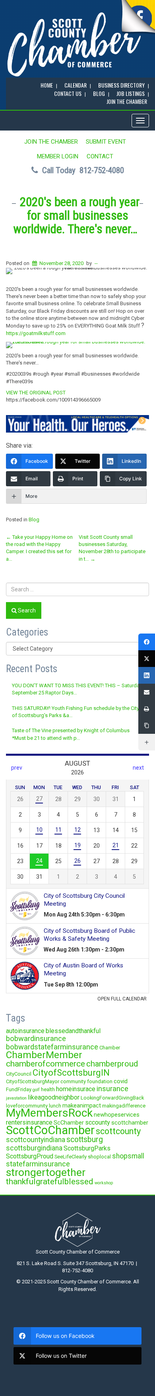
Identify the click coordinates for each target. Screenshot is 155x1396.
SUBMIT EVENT (106, 141)
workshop (104, 1182)
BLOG (99, 93)
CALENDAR (75, 85)
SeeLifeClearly (70, 1157)
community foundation (86, 1081)
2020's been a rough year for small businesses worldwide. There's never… (77, 215)
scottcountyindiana (35, 1140)
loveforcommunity (27, 1106)
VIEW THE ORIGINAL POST (36, 393)
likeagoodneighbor (53, 1097)
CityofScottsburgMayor (32, 1081)
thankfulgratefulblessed (49, 1181)
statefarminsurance (38, 1164)
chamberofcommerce (45, 1063)
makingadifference (123, 1106)
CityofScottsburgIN (71, 1072)
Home (47, 85)
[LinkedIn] (146, 675)
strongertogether (45, 1172)
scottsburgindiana (34, 1148)
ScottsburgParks (87, 1148)
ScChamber (69, 1122)
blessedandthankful (73, 1031)
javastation (16, 1098)
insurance (112, 1088)
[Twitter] (146, 658)
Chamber (109, 1048)
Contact (100, 156)
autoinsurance (25, 1031)
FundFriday (18, 1089)
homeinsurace (75, 1089)
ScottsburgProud (29, 1156)
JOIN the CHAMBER (127, 101)
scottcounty (118, 1131)
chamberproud (112, 1063)
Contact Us (67, 93)
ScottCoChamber (50, 1130)
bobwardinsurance (36, 1038)
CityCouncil (18, 1074)
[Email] (146, 692)
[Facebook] (146, 642)
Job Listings (130, 93)
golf (36, 1089)
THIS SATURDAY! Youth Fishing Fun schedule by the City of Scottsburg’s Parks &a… (75, 711)
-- (96, 263)
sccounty (97, 1122)
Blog (34, 520)
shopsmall (128, 1156)
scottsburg (84, 1139)
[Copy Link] (146, 725)
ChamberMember (44, 1055)
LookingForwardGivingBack (112, 1098)
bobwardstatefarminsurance (52, 1047)
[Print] (146, 708)
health (48, 1089)
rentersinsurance (29, 1122)
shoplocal (99, 1157)
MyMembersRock (49, 1112)
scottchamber (129, 1122)
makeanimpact (81, 1105)
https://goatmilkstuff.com (36, 333)
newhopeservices (117, 1114)
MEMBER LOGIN (57, 156)
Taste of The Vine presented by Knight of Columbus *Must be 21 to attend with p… (71, 734)
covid (121, 1081)
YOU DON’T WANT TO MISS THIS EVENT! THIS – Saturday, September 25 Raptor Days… (77, 689)
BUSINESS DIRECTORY (121, 85)
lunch (55, 1106)
